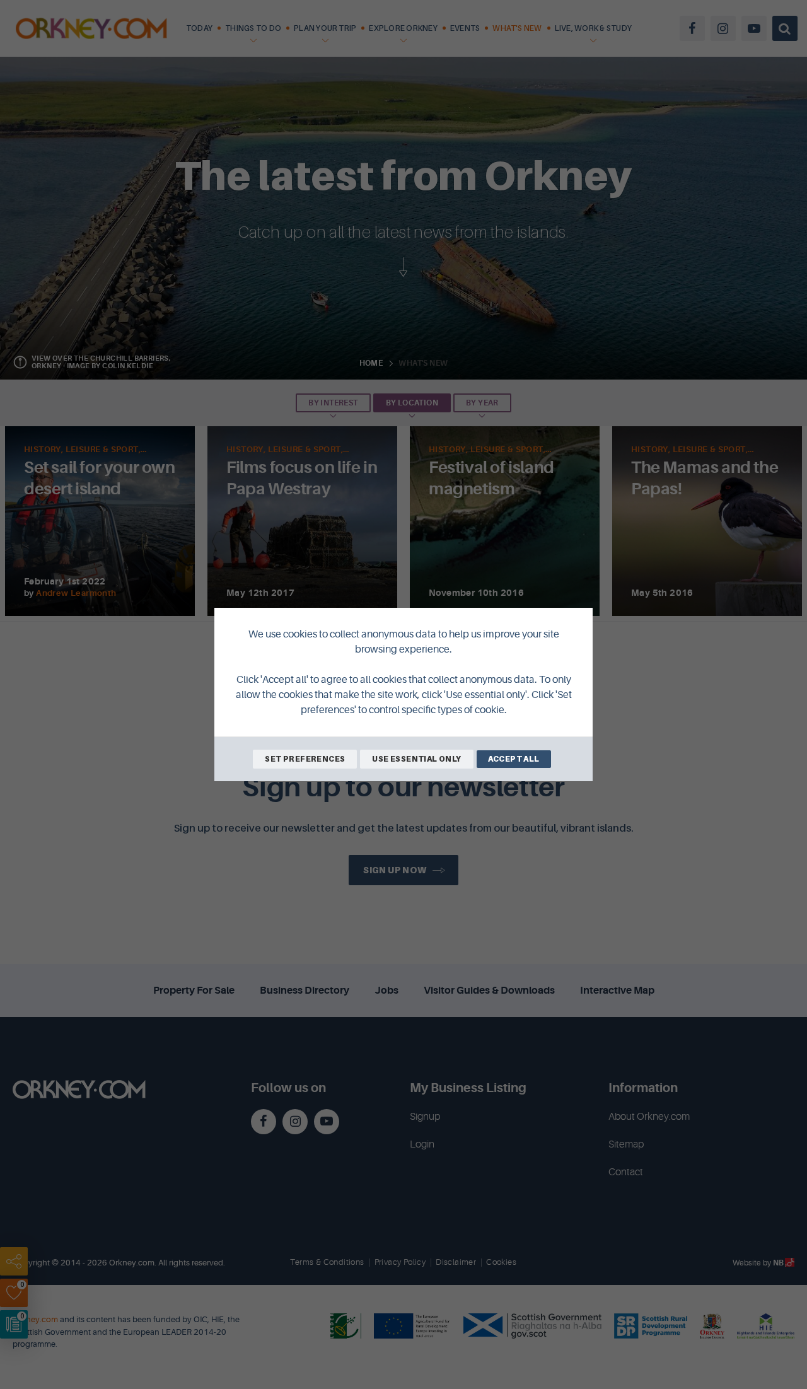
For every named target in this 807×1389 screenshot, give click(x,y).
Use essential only (416, 759)
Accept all (514, 759)
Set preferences (305, 759)
